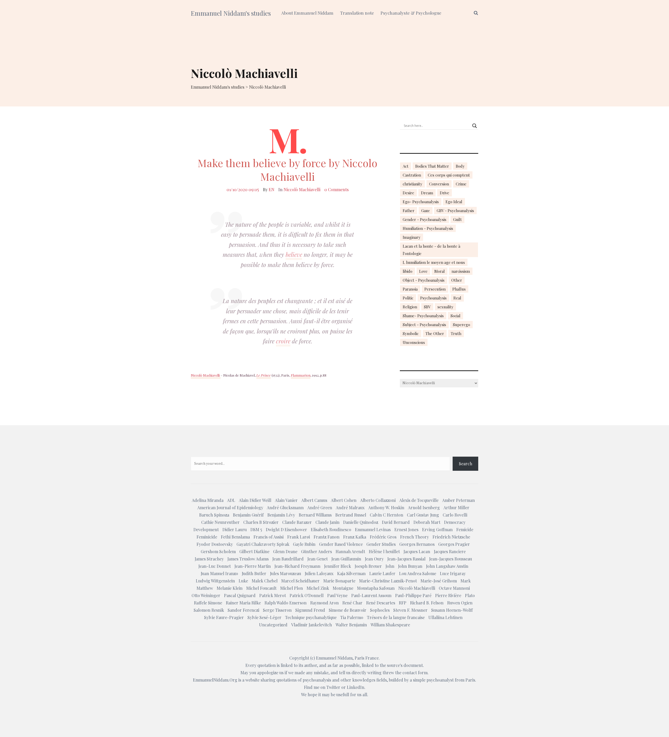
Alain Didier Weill (255, 500)
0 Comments (336, 189)
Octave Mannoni (454, 588)
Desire (408, 192)
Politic (408, 298)
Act (405, 166)
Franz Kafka (354, 537)
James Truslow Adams (248, 559)
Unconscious (414, 342)
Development (206, 529)
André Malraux (350, 507)
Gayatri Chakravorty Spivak (263, 544)
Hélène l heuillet (384, 551)
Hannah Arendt (350, 551)
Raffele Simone (208, 602)
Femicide (464, 529)
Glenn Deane (285, 551)
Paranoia (410, 289)
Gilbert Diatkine (254, 551)
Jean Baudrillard (288, 559)
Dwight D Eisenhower (286, 529)
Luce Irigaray (453, 573)
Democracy (454, 522)
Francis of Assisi (268, 537)
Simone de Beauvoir (347, 610)
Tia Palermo (351, 617)
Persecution (435, 289)
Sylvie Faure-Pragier (224, 617)
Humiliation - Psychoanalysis (428, 228)
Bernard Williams (315, 515)
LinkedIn (355, 687)
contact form (415, 672)
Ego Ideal (454, 201)
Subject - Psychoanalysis (424, 324)
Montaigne (343, 588)
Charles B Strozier (261, 522)
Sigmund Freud (310, 610)
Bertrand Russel (350, 515)
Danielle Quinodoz (360, 522)
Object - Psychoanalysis (424, 280)
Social (455, 315)
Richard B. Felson (426, 602)
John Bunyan (410, 566)
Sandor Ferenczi (243, 610)
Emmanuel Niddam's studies (231, 13)
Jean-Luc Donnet (214, 566)
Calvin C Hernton (386, 515)
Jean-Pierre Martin (252, 566)
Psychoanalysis (433, 298)
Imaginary (411, 237)
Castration (412, 175)
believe (294, 254)
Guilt (457, 219)
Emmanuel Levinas (373, 529)
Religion (410, 306)
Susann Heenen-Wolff (452, 610)
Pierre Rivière (448, 595)
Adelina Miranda (207, 500)
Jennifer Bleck (337, 566)
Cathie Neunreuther (220, 522)
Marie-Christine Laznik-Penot (388, 580)
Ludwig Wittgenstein (215, 580)
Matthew (205, 588)
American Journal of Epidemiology (230, 507)
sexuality (445, 306)
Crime (461, 183)
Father (408, 210)
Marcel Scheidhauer (300, 580)
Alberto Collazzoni (378, 500)
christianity (412, 183)
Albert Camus (314, 500)
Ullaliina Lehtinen (445, 617)
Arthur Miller (456, 507)
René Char (352, 602)
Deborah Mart (426, 522)
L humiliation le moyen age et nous (434, 262)
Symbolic (411, 333)
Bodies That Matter (432, 166)
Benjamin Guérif (248, 515)
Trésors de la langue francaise (396, 617)
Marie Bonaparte (339, 580)
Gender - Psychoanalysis (424, 219)
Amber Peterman (458, 500)
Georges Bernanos (417, 544)
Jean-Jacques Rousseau (450, 559)
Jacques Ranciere (450, 551)
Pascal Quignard (240, 595)
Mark (465, 580)
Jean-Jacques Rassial (406, 559)
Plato (470, 595)
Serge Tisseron (277, 610)
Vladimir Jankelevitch (311, 624)
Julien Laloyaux (319, 573)
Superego (461, 324)
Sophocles (380, 610)
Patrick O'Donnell (307, 595)
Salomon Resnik (209, 610)
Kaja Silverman (351, 573)
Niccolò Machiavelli (302, 189)
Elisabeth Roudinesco (331, 529)
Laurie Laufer (382, 573)
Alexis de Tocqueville (419, 500)
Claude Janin (327, 522)
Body (460, 166)
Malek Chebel (265, 580)
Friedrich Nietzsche (451, 537)
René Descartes (380, 602)
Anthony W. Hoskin (386, 507)
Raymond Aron (324, 602)
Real (457, 298)
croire (283, 341)
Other (456, 280)
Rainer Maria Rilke (243, 602)
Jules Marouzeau (285, 573)
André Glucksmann (285, 507)
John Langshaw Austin (447, 566)
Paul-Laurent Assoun (371, 595)
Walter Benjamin (351, 624)
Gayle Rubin (304, 544)
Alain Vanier (286, 500)
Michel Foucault (261, 588)
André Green (319, 507)
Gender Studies (381, 544)
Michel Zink (318, 588)
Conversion (439, 183)
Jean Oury (374, 559)
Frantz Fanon (326, 537)
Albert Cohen (343, 500)
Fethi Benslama (235, 537)
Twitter (333, 687)
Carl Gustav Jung (423, 515)
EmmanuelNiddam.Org (215, 680)
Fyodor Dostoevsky (215, 544)
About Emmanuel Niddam (307, 13)
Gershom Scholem (218, 551)
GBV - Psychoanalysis (455, 210)
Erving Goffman (437, 529)
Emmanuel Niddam (334, 658)
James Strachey (209, 559)
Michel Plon (291, 588)
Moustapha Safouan (376, 588)
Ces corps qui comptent (449, 175)
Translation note (357, 13)
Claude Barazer (297, 522)
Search (465, 463)
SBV (427, 306)
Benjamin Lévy (281, 515)
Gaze (425, 210)
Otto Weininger (206, 595)
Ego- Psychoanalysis (421, 201)
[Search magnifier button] (474, 125)
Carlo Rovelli (455, 515)
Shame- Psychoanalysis (423, 315)
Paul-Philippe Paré (413, 595)
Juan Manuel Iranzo (219, 573)
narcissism (461, 271)
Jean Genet (317, 559)
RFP (402, 602)
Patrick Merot (272, 595)
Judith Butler (254, 573)
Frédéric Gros (383, 537)
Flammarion (300, 375)
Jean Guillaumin (346, 559)
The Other (434, 333)
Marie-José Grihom (438, 580)
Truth (456, 333)
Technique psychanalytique (311, 617)
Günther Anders (316, 551)
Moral (439, 271)
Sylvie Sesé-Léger (264, 617)
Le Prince (263, 375)
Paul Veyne (337, 595)
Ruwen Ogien (459, 602)
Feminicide (207, 537)
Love (423, 271)
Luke (243, 580)
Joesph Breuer (368, 566)
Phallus (459, 289)
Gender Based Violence (341, 544)
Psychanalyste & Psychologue (410, 13)
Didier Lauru (234, 529)
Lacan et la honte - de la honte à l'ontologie (431, 249)
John (389, 566)
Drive (444, 192)
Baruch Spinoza (214, 515)
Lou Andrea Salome (417, 573)
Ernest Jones (406, 529)
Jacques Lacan (416, 551)
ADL (231, 500)
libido (407, 271)
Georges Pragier (454, 544)
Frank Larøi (298, 537)
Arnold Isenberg (424, 507)
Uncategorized (273, 624)
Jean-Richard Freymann (297, 566)
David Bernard (396, 522)
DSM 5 (256, 529)
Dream (427, 192)
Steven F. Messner (410, 610)
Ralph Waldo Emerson (285, 602)
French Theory (414, 537)
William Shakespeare (390, 624)
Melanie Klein (230, 588)
